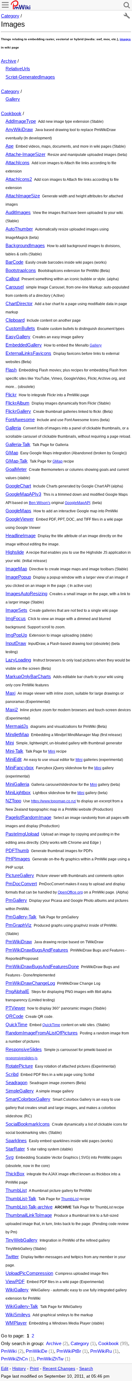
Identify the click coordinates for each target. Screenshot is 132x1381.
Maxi (10, 693)
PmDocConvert (21, 883)
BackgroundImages (25, 245)
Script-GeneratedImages (30, 77)
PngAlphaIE (17, 991)
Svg (10, 1157)
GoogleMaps (18, 510)
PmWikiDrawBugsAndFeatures (37, 949)
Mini (10, 742)
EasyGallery (18, 336)
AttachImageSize (23, 195)
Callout (12, 278)
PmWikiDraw (19, 941)
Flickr (11, 394)
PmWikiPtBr (68, 1351)
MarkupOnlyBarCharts (28, 676)
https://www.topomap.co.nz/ (53, 801)
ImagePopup (18, 577)
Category (10, 15)
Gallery (13, 99)
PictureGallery (20, 875)
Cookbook (11, 113)
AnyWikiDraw (19, 129)
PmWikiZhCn (14, 1358)
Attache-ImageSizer (25, 154)
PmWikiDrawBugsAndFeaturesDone (42, 966)
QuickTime (16, 1024)
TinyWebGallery (21, 1240)
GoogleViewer (20, 519)
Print (34, 1368)
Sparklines (16, 1140)
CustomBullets (20, 328)
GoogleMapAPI (77, 503)
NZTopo (13, 800)
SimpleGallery (20, 1090)
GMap (12, 452)
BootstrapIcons (21, 270)
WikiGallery (17, 1289)
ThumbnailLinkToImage (29, 1215)
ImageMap (16, 568)
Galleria (13, 427)
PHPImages (18, 858)
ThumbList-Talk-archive (29, 1206)
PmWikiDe (36, 1351)
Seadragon (16, 1082)
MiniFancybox (20, 767)
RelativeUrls (18, 68)
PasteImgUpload (22, 833)
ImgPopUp (16, 635)
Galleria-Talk (18, 444)
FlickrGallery (18, 411)
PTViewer (15, 1008)
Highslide (15, 552)
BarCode (14, 262)
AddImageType (21, 121)
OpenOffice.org (70, 892)
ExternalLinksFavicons (28, 353)
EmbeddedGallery (24, 344)
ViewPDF (15, 1281)
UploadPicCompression (29, 1273)
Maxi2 (12, 709)
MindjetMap (17, 734)
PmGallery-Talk (21, 916)
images (125, 39)
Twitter (12, 1256)
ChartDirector (19, 303)
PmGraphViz (19, 925)
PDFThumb (17, 850)
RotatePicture (19, 1066)
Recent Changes (59, 1368)
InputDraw (16, 643)
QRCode (14, 1016)
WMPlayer (16, 1322)
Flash (11, 369)
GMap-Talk (17, 461)
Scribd (12, 1074)
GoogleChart (18, 485)
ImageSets (16, 610)
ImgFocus (16, 618)
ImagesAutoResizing (26, 593)
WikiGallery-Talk (22, 1306)
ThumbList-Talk (21, 1198)
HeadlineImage (21, 535)
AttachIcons (17, 162)
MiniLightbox (18, 792)
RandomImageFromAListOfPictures (42, 1032)
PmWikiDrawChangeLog (30, 983)
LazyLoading (18, 659)
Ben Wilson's (39, 503)
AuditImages (18, 212)
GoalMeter (16, 469)
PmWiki (9, 1351)
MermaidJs (17, 726)
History (19, 1368)
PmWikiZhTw (50, 1358)
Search (86, 1368)
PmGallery (16, 900)
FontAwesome (20, 419)
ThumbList (16, 1190)
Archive (8, 61)
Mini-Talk (14, 751)
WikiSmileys (18, 1314)
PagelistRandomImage (28, 817)
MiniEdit (13, 759)
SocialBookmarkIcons (28, 1124)
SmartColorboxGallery (28, 1099)
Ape (10, 146)
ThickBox (15, 1173)
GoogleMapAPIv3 (23, 494)
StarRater (15, 1148)
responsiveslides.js (21, 1058)
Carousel (15, 286)
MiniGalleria (17, 784)
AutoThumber (19, 228)
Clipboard (15, 320)
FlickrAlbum (17, 402)
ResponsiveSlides (24, 1049)
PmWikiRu (101, 1351)
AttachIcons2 (19, 179)
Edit (4, 1368)
